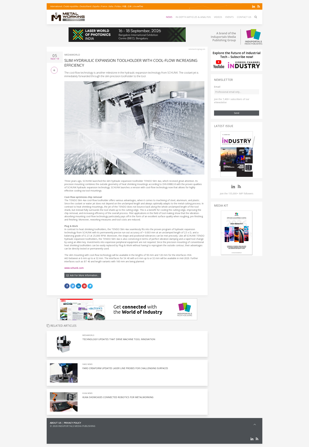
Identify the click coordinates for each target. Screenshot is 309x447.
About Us (55, 422)
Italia (111, 6)
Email (217, 86)
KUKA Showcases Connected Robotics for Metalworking (117, 397)
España (96, 6)
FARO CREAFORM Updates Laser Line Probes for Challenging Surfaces (125, 368)
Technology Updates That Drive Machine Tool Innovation (118, 339)
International (56, 6)
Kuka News (87, 393)
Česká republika (71, 6)
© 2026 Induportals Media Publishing (72, 426)
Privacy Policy (72, 422)
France (104, 6)
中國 (124, 6)
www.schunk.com (74, 267)
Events (229, 17)
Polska (118, 6)
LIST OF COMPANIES (61, 429)
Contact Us (244, 17)
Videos (218, 17)
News (169, 17)
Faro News (87, 364)
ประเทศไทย (138, 6)
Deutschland (85, 6)
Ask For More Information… (84, 275)
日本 (130, 6)
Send (236, 112)
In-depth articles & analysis (193, 17)
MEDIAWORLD (72, 54)
